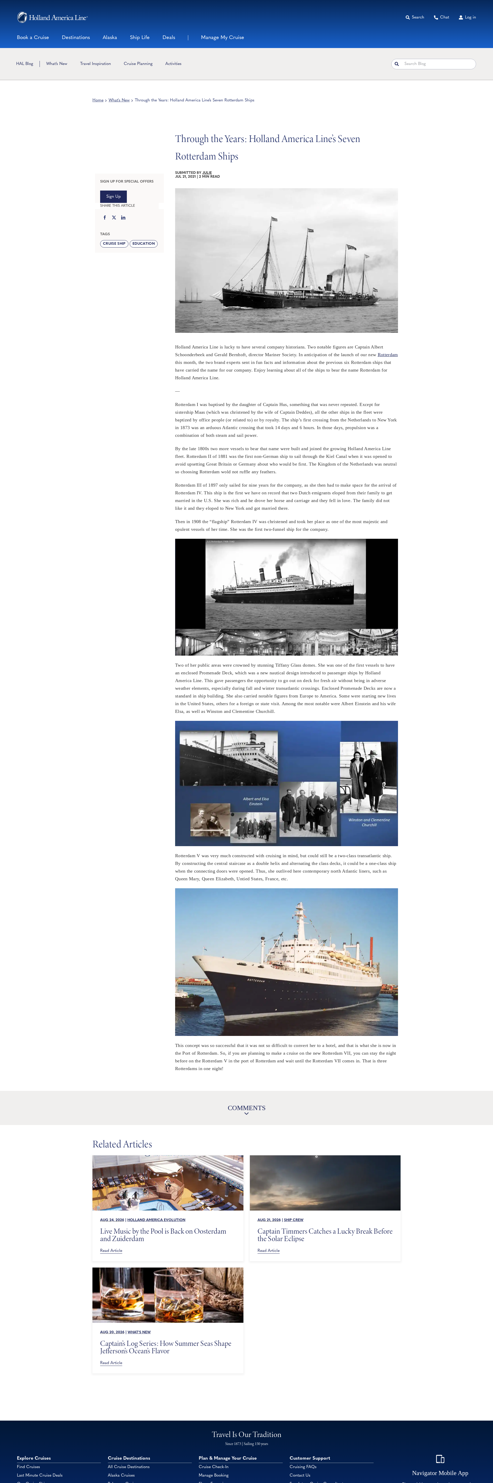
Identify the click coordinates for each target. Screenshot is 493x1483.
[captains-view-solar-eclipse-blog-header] (325, 1157)
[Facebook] (104, 218)
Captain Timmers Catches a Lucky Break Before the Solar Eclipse (325, 1234)
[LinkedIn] (123, 218)
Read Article (111, 1251)
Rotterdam (388, 354)
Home (97, 100)
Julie (207, 173)
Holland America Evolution (156, 1220)
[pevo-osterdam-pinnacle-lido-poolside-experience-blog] (167, 1157)
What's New (119, 100)
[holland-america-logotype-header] (52, 17)
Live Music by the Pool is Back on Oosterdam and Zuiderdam (163, 1234)
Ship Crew (294, 1220)
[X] (114, 218)
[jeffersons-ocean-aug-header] (167, 1270)
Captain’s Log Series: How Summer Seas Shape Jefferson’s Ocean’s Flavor (165, 1347)
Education (143, 244)
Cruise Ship (114, 244)
